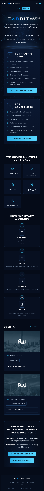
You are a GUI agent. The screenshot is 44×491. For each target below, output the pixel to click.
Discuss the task (22, 138)
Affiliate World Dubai (22, 366)
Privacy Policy (15, 482)
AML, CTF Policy (22, 485)
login (17, 8)
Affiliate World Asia (22, 410)
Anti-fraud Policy (28, 482)
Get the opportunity (22, 90)
